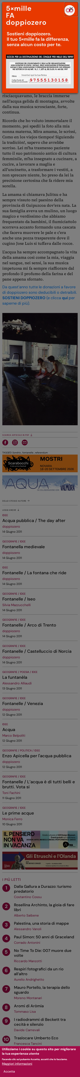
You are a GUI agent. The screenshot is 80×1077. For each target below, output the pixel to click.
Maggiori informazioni (17, 1064)
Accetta (9, 1071)
